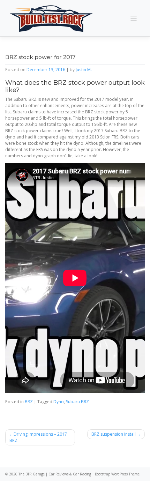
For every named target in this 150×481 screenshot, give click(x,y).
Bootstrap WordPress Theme (117, 474)
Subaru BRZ (77, 402)
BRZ (29, 402)
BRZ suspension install (113, 434)
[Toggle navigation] (134, 18)
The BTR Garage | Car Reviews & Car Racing (54, 474)
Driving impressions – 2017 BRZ (38, 437)
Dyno (58, 402)
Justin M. (84, 70)
